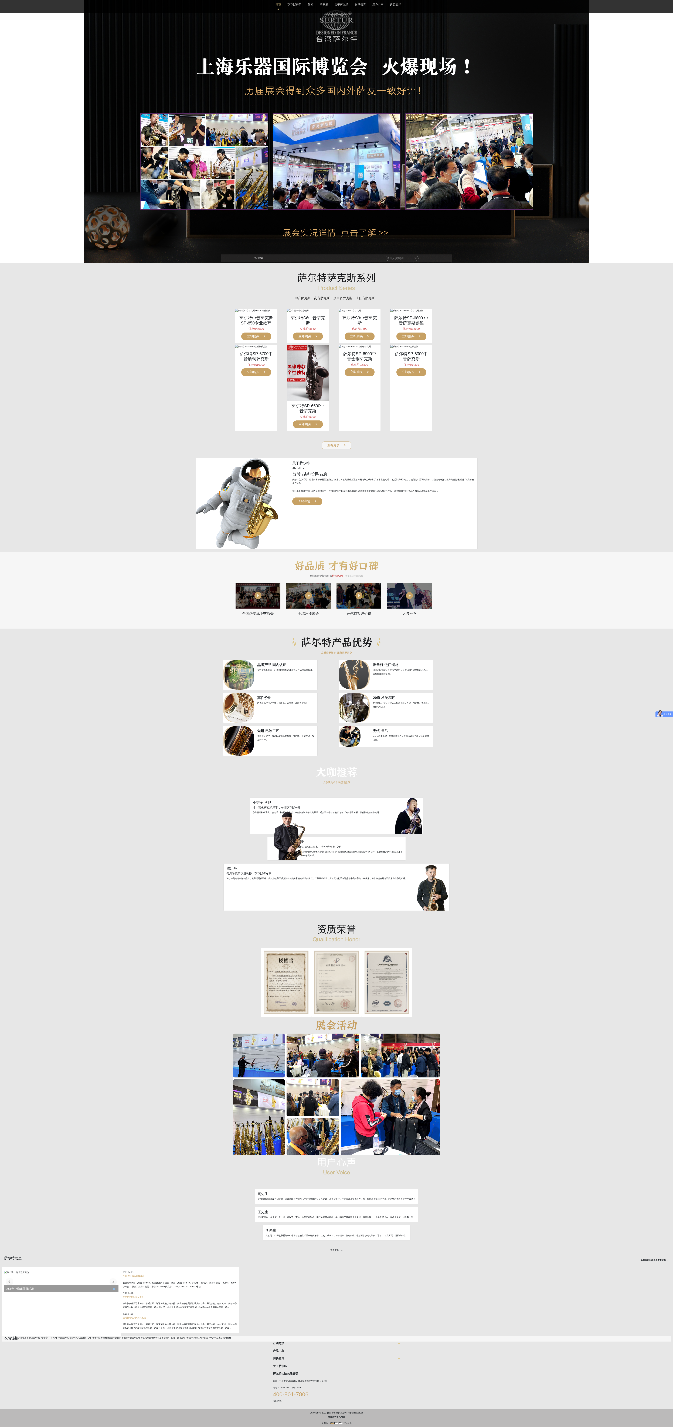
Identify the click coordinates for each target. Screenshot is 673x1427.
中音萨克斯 (303, 298)
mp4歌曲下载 (206, 1337)
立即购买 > (256, 336)
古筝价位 (29, 1337)
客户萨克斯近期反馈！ (133, 1297)
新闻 (310, 4)
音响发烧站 (194, 1337)
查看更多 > (336, 445)
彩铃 (73, 1337)
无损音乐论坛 (65, 1337)
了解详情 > (307, 501)
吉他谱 (124, 1337)
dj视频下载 (184, 1337)
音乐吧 (36, 1337)
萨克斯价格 (226, 1337)
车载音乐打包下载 (136, 1337)
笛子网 (95, 1337)
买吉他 (21, 1337)
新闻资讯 (645, 1260)
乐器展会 (653, 1260)
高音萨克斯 (322, 298)
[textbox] (396, 258)
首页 (278, 4)
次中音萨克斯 (342, 298)
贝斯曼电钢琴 (151, 1337)
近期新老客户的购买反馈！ (135, 1317)
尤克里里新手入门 (84, 1337)
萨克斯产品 (294, 4)
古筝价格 (103, 1337)
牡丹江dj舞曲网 (114, 1337)
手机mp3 (54, 1337)
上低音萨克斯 (365, 298)
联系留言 (360, 4)
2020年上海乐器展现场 (20, 1288)
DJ (49, 1337)
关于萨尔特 (341, 4)
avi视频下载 (173, 1337)
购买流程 (395, 4)
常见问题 (340, 1416)
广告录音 (43, 1337)
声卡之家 (216, 1337)
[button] (332, 1423)
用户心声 (377, 4)
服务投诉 (332, 1416)
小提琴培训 (162, 1337)
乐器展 (324, 4)
